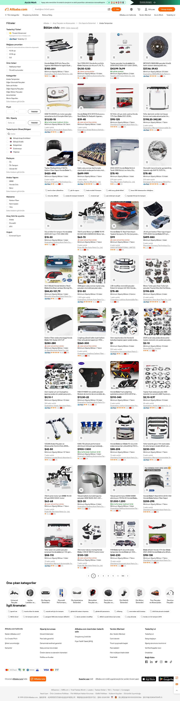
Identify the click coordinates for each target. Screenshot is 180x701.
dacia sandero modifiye (85, 617)
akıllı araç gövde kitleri (116, 190)
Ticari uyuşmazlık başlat (119, 643)
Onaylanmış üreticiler (83, 637)
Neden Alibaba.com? (13, 634)
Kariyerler (8, 648)
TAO (109, 690)
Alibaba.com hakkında (14, 629)
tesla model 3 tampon (93, 190)
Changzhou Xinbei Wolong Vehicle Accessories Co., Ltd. (92, 130)
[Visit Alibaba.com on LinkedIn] (151, 661)
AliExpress (55, 690)
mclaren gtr (95, 196)
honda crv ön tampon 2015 (152, 617)
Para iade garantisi (47, 639)
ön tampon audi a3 (31, 617)
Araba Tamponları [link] (106, 23)
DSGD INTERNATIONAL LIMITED (122, 247)
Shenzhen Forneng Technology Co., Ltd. (157, 245)
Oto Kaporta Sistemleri (87, 23)
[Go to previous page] (88, 576)
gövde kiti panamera (103, 611)
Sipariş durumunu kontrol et (155, 643)
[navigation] (23, 300)
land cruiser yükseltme (55, 190)
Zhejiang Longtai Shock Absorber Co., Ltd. (59, 457)
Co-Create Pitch (11, 639)
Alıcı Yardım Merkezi (117, 634)
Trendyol (116, 690)
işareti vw (13, 611)
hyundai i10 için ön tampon (136, 196)
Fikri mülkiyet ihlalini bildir (119, 653)
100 (123, 576)
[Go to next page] (128, 576)
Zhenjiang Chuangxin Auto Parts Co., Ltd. (124, 124)
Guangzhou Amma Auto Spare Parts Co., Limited (59, 130)
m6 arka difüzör (53, 196)
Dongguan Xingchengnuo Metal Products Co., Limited (157, 182)
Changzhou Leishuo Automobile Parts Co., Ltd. (124, 299)
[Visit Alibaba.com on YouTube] (166, 661)
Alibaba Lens (18, 679)
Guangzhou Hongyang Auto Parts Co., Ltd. (124, 351)
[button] (109, 9)
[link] (177, 678)
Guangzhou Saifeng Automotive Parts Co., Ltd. (92, 76)
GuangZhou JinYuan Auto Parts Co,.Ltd (92, 299)
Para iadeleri (114, 648)
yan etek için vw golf (113, 196)
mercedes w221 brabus (137, 611)
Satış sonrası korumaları (49, 648)
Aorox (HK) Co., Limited (152, 348)
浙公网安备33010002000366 (130, 697)
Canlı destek (114, 639)
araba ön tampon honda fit (75, 196)
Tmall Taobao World (78, 690)
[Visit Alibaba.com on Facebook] (146, 661)
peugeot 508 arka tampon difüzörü (57, 617)
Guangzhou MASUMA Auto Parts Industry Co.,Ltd (157, 74)
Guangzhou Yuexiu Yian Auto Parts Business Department (59, 406)
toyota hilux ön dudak (31, 611)
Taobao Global (100, 690)
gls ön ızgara (74, 190)
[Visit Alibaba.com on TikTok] (170, 661)
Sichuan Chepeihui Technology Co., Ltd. (59, 182)
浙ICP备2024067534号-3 (152, 697)
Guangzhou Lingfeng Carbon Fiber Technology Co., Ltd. (92, 353)
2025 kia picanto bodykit (160, 611)
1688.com (65, 690)
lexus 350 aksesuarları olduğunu (142, 190)
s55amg (119, 611)
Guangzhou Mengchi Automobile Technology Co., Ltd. (157, 128)
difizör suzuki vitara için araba (110, 617)
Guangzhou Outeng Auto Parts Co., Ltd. (59, 242)
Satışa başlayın (150, 639)
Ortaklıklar (149, 653)
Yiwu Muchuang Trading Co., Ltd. (122, 182)
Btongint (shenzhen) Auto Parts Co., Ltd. (59, 296)
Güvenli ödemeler (46, 634)
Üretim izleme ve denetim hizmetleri (53, 653)
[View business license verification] (112, 697)
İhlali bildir (113, 657)
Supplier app (84, 679)
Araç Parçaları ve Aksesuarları (64, 23)
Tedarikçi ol (149, 634)
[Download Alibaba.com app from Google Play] (167, 678)
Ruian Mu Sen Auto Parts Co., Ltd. (90, 247)
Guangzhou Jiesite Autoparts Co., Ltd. (157, 406)
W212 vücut (14, 617)
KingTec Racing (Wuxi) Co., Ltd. (89, 182)
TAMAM (34, 112)
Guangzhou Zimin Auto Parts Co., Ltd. (59, 74)
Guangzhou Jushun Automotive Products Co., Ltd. (124, 406)
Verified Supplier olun (153, 648)
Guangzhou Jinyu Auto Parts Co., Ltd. (157, 299)
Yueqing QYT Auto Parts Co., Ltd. (122, 76)
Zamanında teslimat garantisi (51, 643)
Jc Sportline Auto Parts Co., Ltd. (57, 350)
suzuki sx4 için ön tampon (55, 611)
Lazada (90, 690)
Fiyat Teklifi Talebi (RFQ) (84, 641)
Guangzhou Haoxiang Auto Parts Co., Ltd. (92, 402)
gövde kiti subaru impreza (79, 611)
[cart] (139, 10)
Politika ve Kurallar (47, 657)
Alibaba (46, 23)
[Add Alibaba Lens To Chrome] (38, 678)
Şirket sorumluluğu (12, 643)
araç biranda (131, 617)
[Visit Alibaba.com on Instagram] (161, 661)
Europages (125, 690)
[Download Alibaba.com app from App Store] (148, 678)
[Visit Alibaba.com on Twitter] (156, 661)
